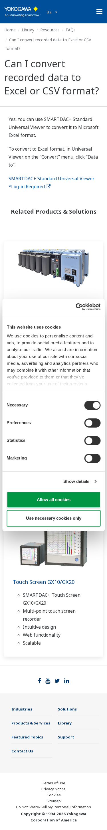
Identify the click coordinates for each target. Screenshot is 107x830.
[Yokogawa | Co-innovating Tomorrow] (22, 12)
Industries (21, 709)
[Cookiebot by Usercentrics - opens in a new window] (76, 307)
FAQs (71, 30)
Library (28, 30)
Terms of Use (53, 783)
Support (66, 737)
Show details (76, 481)
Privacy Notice (53, 788)
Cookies (54, 794)
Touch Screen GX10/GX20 (43, 581)
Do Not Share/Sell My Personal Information (53, 806)
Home (10, 30)
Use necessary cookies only (53, 518)
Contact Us (22, 751)
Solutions (67, 709)
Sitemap (54, 800)
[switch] (92, 423)
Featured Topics (27, 737)
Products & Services (30, 723)
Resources (50, 30)
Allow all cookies (53, 499)
